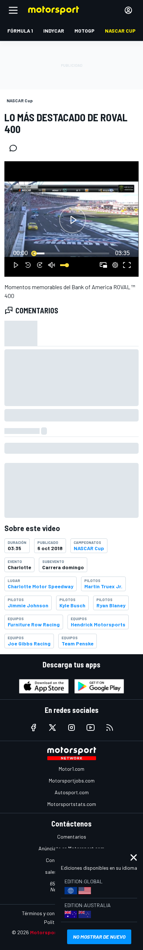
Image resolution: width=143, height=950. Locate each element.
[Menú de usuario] (128, 10)
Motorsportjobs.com (72, 780)
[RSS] (109, 727)
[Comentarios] (15, 148)
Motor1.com (71, 769)
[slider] (71, 253)
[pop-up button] (115, 265)
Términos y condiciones (47, 913)
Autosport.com (72, 792)
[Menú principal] (13, 10)
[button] (72, 220)
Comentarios (71, 836)
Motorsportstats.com (71, 804)
